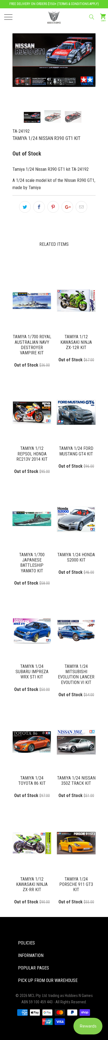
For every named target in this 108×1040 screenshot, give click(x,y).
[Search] (91, 17)
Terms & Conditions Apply (78, 4)
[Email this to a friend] (81, 207)
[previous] (26, 57)
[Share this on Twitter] (25, 207)
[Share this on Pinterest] (53, 207)
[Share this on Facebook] (39, 207)
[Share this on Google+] (67, 207)
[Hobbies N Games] (54, 16)
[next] (82, 57)
